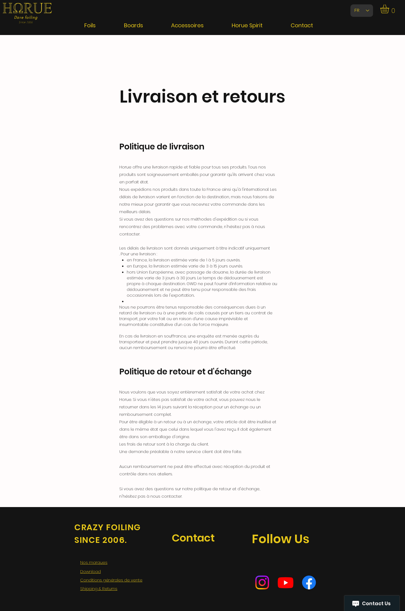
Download (90, 571)
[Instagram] (262, 582)
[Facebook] (309, 582)
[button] (389, 8)
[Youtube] (285, 582)
